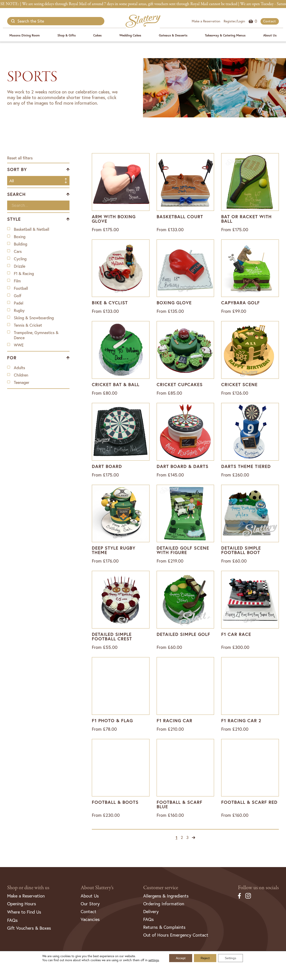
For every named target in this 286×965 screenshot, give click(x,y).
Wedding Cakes (130, 35)
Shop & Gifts (66, 35)
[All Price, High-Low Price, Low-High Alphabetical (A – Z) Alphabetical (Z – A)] (38, 179)
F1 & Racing (24, 273)
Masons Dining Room (24, 35)
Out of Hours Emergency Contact (175, 935)
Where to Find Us (24, 912)
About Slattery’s (97, 887)
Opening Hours (21, 903)
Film (17, 281)
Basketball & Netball (31, 229)
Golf (17, 295)
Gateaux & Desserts (173, 35)
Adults (19, 367)
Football (21, 288)
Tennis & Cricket (28, 325)
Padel (18, 303)
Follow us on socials (258, 887)
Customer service (160, 887)
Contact (269, 21)
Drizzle (19, 266)
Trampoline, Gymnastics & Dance (36, 335)
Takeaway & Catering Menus (225, 35)
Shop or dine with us (28, 887)
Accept (180, 958)
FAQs (12, 920)
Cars (18, 251)
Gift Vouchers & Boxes (29, 928)
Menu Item (256, 21)
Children (21, 375)
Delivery (151, 911)
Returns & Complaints (164, 927)
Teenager (21, 382)
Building (20, 244)
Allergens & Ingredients (166, 896)
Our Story (90, 903)
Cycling (20, 258)
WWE (19, 345)
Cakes (97, 35)
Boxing (19, 236)
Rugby (19, 310)
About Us (270, 35)
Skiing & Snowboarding (34, 317)
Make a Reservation (206, 21)
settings (153, 960)
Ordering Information (163, 903)
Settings (230, 958)
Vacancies (90, 919)
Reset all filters (20, 158)
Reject (205, 958)
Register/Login (234, 21)
